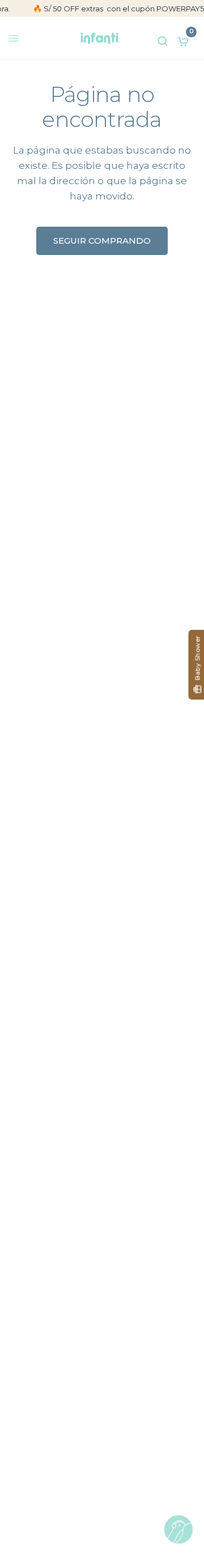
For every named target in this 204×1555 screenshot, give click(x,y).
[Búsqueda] (162, 38)
